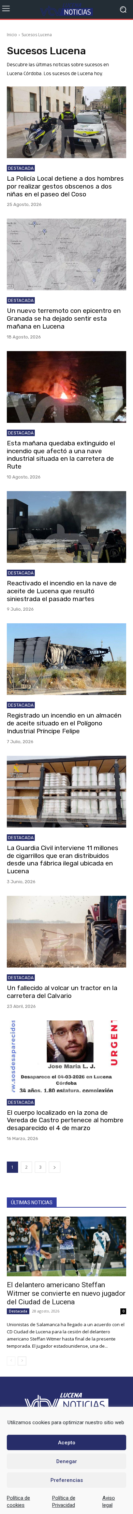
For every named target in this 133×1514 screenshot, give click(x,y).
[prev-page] (11, 1361)
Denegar (66, 1461)
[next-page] (54, 1167)
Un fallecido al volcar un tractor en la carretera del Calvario (62, 992)
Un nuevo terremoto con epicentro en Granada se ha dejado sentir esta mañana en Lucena (64, 318)
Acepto (66, 1443)
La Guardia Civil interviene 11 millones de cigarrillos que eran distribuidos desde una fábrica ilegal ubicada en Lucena (62, 859)
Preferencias (66, 1480)
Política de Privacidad (63, 1501)
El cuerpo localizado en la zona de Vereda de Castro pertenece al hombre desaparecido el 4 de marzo (65, 1120)
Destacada (21, 168)
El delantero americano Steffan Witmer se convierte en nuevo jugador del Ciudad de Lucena (66, 1293)
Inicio (12, 35)
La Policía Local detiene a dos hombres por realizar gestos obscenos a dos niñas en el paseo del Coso (65, 186)
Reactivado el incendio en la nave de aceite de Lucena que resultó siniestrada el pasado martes (62, 591)
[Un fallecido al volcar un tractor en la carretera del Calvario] (66, 932)
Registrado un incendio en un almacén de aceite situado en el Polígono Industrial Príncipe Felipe (64, 723)
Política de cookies (18, 1501)
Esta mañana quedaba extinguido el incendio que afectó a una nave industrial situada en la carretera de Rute (61, 454)
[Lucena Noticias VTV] (66, 9)
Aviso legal (108, 1501)
